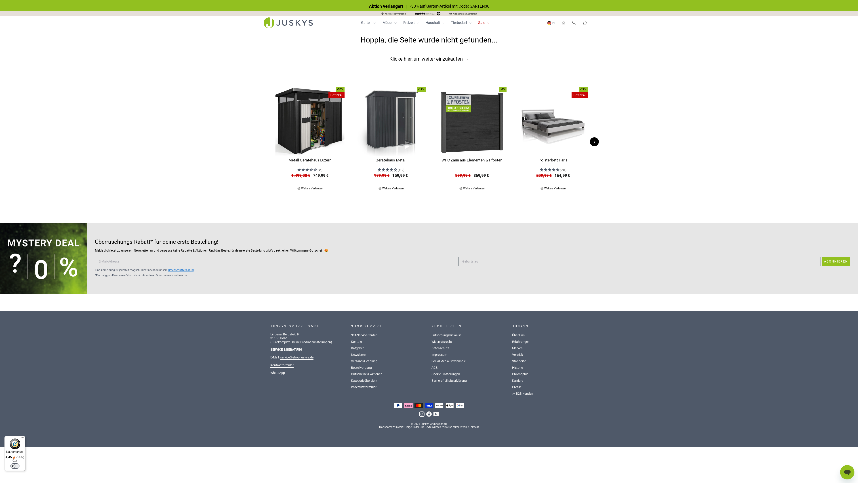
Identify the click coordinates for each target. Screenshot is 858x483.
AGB (434, 368)
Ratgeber (357, 348)
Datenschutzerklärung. (181, 270)
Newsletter (358, 355)
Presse (517, 387)
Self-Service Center (364, 335)
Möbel (388, 23)
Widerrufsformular (363, 387)
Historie (517, 368)
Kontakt (356, 342)
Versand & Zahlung (364, 361)
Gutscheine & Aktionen (366, 374)
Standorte (519, 361)
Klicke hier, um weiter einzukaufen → (429, 59)
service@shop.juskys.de (296, 357)
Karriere (517, 381)
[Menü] (22, 438)
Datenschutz (440, 348)
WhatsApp (277, 373)
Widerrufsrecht (441, 342)
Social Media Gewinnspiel (448, 361)
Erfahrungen (521, 342)
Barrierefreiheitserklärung (449, 381)
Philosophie (520, 374)
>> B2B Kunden (522, 394)
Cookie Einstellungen (445, 374)
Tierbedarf (459, 23)
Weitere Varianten (312, 188)
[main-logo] (288, 22)
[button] (552, 23)
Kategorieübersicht (364, 381)
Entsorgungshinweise (446, 335)
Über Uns (518, 335)
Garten (366, 23)
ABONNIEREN (836, 261)
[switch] (15, 466)
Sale (482, 23)
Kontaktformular (282, 365)
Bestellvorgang (361, 368)
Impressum (439, 355)
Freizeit (409, 23)
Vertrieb (517, 355)
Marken (517, 348)
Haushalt (433, 23)
